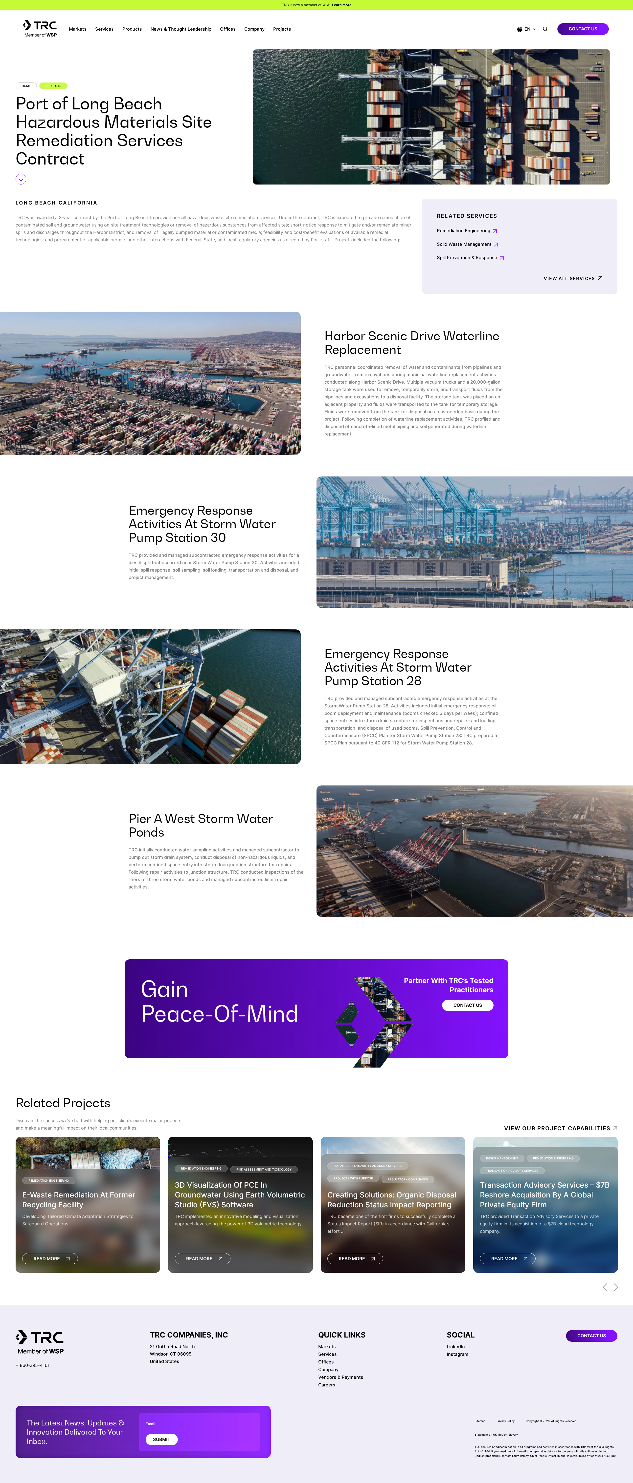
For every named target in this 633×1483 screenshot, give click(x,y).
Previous (605, 1287)
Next (616, 1287)
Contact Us (467, 1005)
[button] (524, 29)
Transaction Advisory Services (512, 1171)
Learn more (341, 5)
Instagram (457, 1354)
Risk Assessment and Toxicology (264, 1170)
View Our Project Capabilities (557, 1128)
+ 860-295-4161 (32, 1365)
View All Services (569, 278)
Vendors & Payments (340, 1377)
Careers (326, 1384)
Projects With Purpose (353, 1178)
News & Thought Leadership (181, 29)
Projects (282, 29)
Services (104, 29)
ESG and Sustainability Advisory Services (368, 1166)
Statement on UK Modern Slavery (496, 1434)
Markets (78, 29)
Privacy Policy (506, 1421)
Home (26, 86)
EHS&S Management (502, 1158)
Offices (228, 29)
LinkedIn (456, 1346)
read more (47, 1258)
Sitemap (480, 1421)
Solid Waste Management (464, 244)
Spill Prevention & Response (467, 257)
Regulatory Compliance (408, 1179)
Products (132, 29)
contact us (583, 28)
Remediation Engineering (463, 230)
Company (254, 29)
